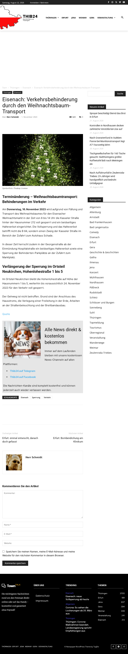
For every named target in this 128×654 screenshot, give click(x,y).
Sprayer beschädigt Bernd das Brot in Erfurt (108, 115)
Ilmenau (94, 262)
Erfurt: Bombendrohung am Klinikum (68, 440)
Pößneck (94, 287)
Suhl (92, 312)
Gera (92, 247)
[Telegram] (118, 646)
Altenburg (95, 212)
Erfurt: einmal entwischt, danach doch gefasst (20, 440)
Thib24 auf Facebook (23, 377)
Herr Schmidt (13, 117)
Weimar (94, 347)
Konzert (94, 272)
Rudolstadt (96, 292)
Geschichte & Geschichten (104, 252)
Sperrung (36, 397)
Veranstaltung (97, 337)
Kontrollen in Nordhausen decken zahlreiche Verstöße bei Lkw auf (107, 127)
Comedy (94, 232)
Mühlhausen (97, 277)
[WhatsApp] (28, 124)
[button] (122, 17)
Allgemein (95, 207)
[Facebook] (108, 2)
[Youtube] (124, 2)
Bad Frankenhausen (101, 222)
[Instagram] (112, 2)
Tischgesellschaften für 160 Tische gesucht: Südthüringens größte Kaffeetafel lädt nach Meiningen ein (107, 158)
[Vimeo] (120, 2)
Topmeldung (97, 322)
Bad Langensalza (99, 227)
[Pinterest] (21, 124)
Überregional (97, 332)
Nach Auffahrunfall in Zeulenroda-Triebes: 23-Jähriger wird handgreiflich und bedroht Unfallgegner (107, 178)
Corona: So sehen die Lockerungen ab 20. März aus (79, 611)
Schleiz (94, 297)
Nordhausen (97, 282)
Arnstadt (94, 217)
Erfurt (93, 242)
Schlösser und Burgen (102, 302)
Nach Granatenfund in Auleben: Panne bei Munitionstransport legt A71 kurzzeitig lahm (107, 141)
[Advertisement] (64, 58)
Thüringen (15, 87)
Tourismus (96, 327)
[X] (116, 2)
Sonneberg (96, 307)
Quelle (6, 314)
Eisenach (27, 87)
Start (4, 87)
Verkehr (47, 397)
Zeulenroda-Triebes (101, 352)
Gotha (93, 257)
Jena (92, 267)
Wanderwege (97, 342)
